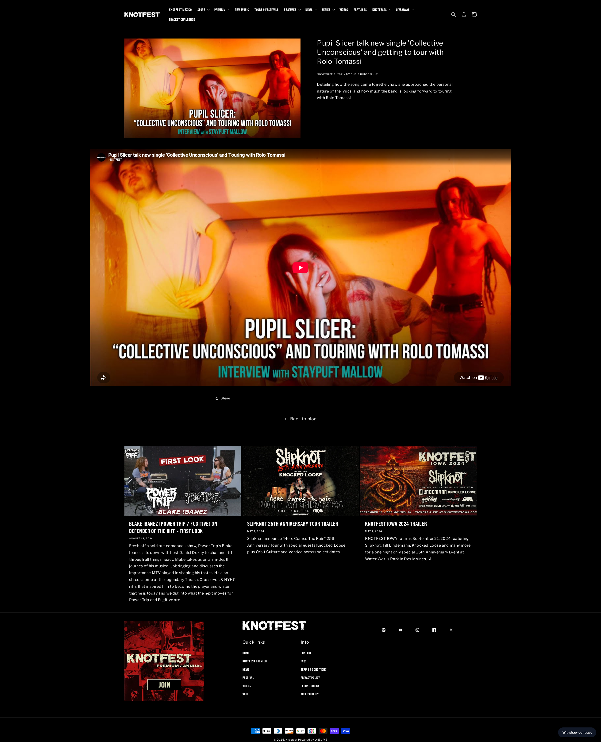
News (246, 669)
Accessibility (310, 694)
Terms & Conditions (314, 669)
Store (246, 694)
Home (246, 653)
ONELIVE (321, 739)
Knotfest (291, 739)
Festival (248, 678)
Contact (306, 653)
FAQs (304, 661)
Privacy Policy (310, 678)
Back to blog (303, 418)
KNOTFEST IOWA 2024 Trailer (396, 523)
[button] (203, 10)
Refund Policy (310, 686)
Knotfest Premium (255, 661)
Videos (247, 686)
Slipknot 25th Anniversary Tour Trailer (292, 523)
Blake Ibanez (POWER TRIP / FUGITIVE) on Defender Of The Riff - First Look (173, 527)
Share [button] (225, 398)
